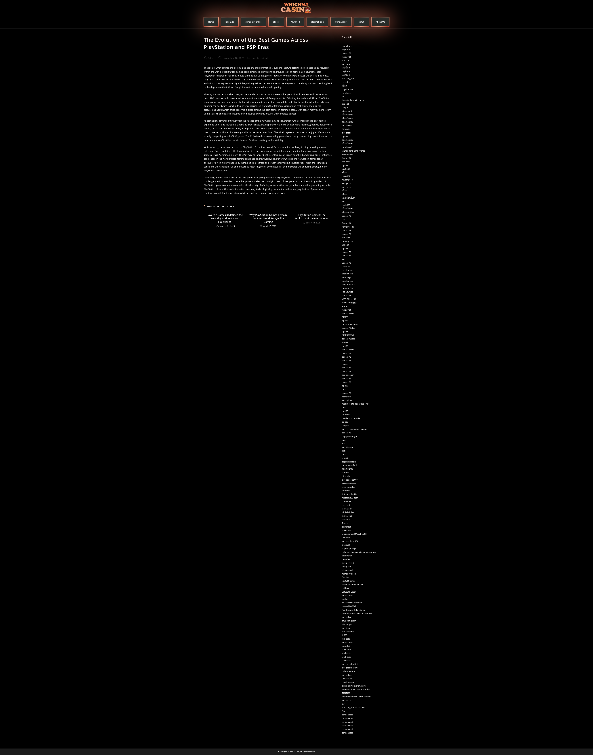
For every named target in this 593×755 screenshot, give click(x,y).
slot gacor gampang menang (355, 429)
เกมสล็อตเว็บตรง (349, 197)
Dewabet (346, 559)
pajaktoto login (349, 461)
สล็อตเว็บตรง (347, 114)
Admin (211, 58)
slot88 (361, 22)
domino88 (346, 526)
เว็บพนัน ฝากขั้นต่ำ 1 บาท (353, 100)
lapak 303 (346, 530)
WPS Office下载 (349, 299)
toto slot (346, 82)
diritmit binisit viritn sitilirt (354, 685)
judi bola (346, 237)
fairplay (345, 577)
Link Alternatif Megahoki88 (354, 533)
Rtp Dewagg (347, 291)
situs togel (346, 277)
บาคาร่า (345, 472)
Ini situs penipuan (350, 324)
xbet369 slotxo (348, 580)
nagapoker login (349, 436)
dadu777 (346, 161)
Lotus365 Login (349, 591)
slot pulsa (346, 617)
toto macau (347, 555)
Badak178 (346, 215)
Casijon (345, 107)
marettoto (346, 396)
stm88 (345, 458)
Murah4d (295, 22)
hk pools (346, 476)
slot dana (346, 628)
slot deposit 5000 (349, 479)
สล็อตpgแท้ (347, 111)
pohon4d (346, 266)
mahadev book (349, 573)
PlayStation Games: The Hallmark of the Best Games (311, 216)
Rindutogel (347, 624)
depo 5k (345, 103)
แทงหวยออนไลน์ (349, 465)
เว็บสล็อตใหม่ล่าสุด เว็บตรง (353, 150)
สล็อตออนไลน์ (348, 212)
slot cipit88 (347, 400)
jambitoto (346, 653)
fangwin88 (346, 56)
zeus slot (346, 505)
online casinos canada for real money (359, 552)
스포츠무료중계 (349, 483)
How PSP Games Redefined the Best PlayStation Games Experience (224, 218)
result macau (348, 682)
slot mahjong (317, 22)
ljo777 (344, 635)
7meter (345, 523)
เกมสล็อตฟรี (347, 147)
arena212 (346, 219)
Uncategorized (260, 58)
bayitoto (346, 49)
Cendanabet (341, 22)
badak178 (346, 53)
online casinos (348, 671)
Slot (343, 711)
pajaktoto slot (299, 67)
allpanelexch (347, 570)
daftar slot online (253, 22)
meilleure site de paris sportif (355, 403)
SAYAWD (345, 129)
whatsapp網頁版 (349, 302)
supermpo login (349, 548)
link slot (345, 60)
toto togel (346, 93)
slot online (346, 125)
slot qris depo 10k (350, 541)
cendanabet (347, 714)
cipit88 (345, 136)
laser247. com (348, 562)
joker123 (229, 22)
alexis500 (346, 519)
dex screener (348, 374)
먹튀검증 (346, 693)
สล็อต (344, 85)
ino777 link (347, 515)
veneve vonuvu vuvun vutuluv (356, 689)
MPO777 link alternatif (352, 602)
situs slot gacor (349, 620)
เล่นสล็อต (346, 169)
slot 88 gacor (347, 447)
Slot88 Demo (348, 631)
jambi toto (346, 649)
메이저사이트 (348, 512)
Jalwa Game (347, 508)
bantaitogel (347, 46)
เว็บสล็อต (346, 67)
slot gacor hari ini (349, 664)
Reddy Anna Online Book (353, 610)
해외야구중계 (348, 335)
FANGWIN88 (347, 154)
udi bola (345, 588)
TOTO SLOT (347, 443)
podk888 (346, 205)
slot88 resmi (347, 595)
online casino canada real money (357, 613)
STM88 (345, 317)
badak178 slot (348, 313)
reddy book (347, 566)
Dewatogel (347, 678)
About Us (380, 22)
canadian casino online (352, 584)
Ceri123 (345, 244)
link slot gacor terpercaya (353, 707)
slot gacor (346, 132)
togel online (347, 89)
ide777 (345, 342)
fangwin (345, 425)
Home (211, 22)
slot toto (346, 64)
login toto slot (348, 487)
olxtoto (276, 22)
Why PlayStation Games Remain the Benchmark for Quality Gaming (268, 218)
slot (343, 96)
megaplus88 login (350, 497)
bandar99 (346, 501)
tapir (344, 389)
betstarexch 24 (348, 284)
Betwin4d (346, 537)
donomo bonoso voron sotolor (356, 696)
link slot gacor (348, 78)
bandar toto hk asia (351, 418)
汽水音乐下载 (348, 226)
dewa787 (346, 176)
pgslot (345, 599)
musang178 (347, 179)
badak (345, 364)
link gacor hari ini (349, 494)
